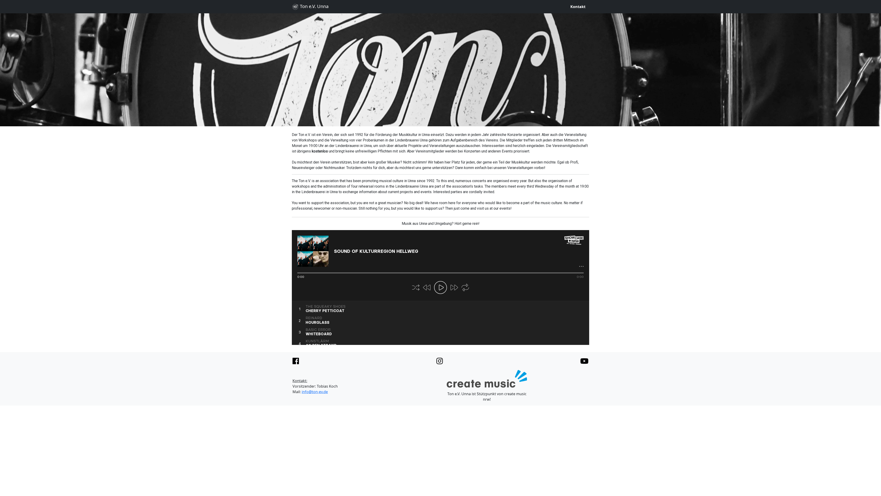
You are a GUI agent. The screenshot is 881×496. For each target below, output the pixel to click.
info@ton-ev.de (315, 391)
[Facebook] (296, 360)
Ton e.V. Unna (314, 6)
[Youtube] (584, 360)
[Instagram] (439, 360)
